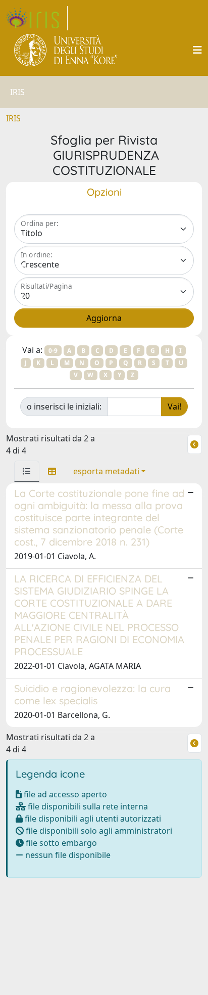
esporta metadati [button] (106, 471)
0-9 (53, 350)
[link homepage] (37, 18)
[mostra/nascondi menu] (197, 50)
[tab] (26, 471)
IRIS (13, 118)
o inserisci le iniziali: (64, 406)
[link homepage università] (66, 50)
